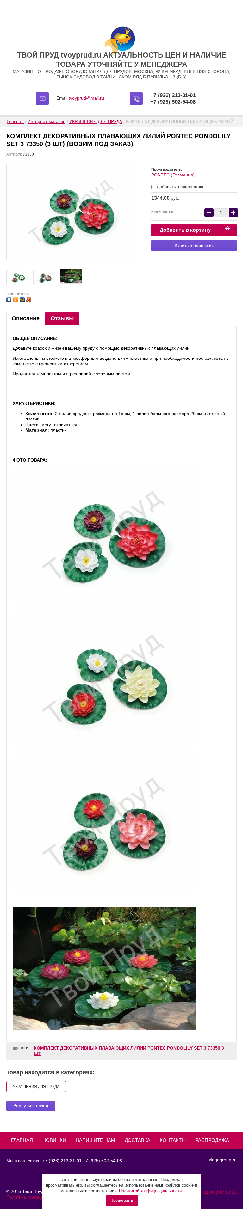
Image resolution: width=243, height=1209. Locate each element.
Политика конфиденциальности (39, 1197)
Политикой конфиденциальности (150, 1190)
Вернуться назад (30, 1105)
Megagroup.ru (222, 1159)
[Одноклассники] (16, 299)
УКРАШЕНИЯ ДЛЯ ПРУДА (95, 121)
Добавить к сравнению (179, 186)
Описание (26, 318)
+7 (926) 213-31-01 (173, 95)
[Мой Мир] (23, 299)
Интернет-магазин (46, 121)
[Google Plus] (29, 299)
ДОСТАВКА (137, 1140)
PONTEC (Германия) (173, 174)
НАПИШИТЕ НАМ (95, 1140)
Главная (15, 121)
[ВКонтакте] (9, 299)
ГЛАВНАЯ (22, 1140)
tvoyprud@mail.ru (86, 98)
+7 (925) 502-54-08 (173, 102)
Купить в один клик (194, 245)
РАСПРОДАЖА (212, 1140)
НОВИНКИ (54, 1140)
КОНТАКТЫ (173, 1140)
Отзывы (62, 318)
